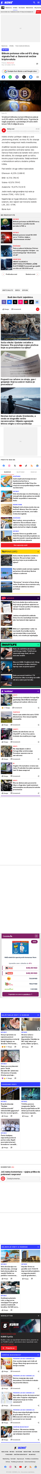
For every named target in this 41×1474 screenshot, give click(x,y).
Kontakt (13, 1459)
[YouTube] (26, 302)
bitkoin (25, 290)
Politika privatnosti (17, 1462)
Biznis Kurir (10, 63)
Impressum (20, 1459)
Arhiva (8, 1462)
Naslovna (4, 46)
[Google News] (37, 302)
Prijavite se (10, 1348)
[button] (37, 64)
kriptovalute (8, 290)
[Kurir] (6, 2)
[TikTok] (31, 302)
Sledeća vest (30, 274)
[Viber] (4, 302)
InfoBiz (11, 46)
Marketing (6, 1459)
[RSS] (31, 465)
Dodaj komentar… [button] (14, 1179)
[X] (15, 302)
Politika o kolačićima (31, 1459)
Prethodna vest (11, 274)
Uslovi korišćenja (29, 1462)
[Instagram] (20, 302)
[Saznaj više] (38, 1315)
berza (17, 290)
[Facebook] (9, 302)
